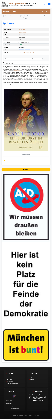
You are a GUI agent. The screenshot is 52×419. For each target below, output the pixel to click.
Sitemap (32, 379)
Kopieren (45, 58)
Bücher (47, 11)
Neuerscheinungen (9, 159)
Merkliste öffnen (26, 154)
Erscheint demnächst (10, 161)
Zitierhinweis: (7, 57)
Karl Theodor (27, 49)
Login (31, 377)
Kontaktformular (11, 377)
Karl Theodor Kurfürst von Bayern (26, 52)
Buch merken (26, 152)
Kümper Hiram (22, 29)
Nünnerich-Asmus (22, 32)
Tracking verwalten (15, 408)
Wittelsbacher (21, 47)
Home (43, 11)
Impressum (9, 379)
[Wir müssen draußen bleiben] (26, 267)
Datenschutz (10, 381)
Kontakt (26, 169)
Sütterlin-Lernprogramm (12, 383)
